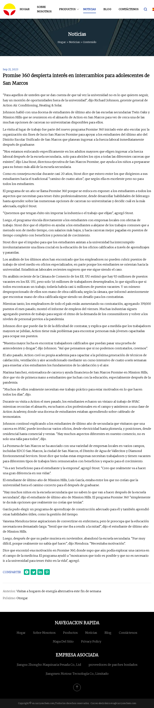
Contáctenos (129, 9)
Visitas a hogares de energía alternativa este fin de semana (59, 591)
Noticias (89, 9)
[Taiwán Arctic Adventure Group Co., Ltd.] (9, 9)
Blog (107, 9)
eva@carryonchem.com (123, 703)
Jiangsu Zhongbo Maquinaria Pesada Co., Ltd (49, 664)
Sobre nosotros (44, 9)
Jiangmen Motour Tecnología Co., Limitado (77, 673)
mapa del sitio (63, 641)
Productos (67, 9)
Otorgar (22, 598)
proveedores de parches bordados (113, 664)
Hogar (24, 9)
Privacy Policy (91, 641)
